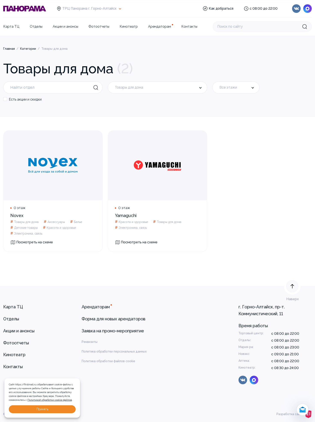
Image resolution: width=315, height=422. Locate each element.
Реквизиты (90, 342)
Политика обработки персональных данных (114, 351)
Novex (16, 215)
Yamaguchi (125, 215)
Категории (28, 48)
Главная (9, 48)
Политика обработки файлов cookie (108, 361)
